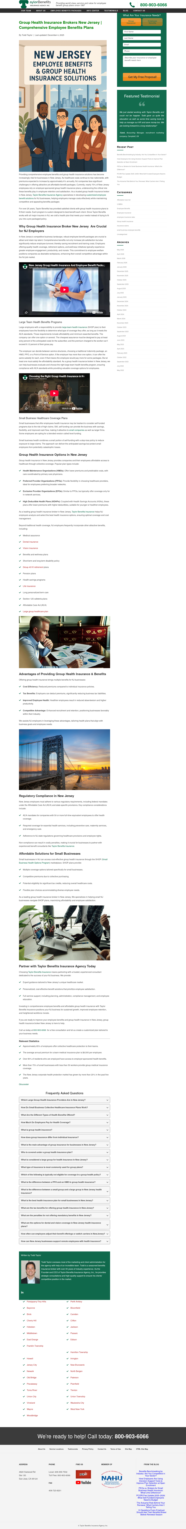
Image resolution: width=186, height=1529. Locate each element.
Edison (73, 1339)
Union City (31, 1396)
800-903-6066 (39, 1030)
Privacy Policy (87, 1449)
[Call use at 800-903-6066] (132, 4)
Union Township (77, 1396)
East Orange (32, 1339)
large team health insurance (74, 327)
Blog (125, 10)
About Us (41, 10)
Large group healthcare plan (35, 611)
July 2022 (120, 366)
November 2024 (122, 306)
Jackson (74, 1326)
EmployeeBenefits (152, 21)
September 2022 (123, 361)
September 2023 (123, 331)
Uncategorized (122, 234)
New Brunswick (77, 1364)
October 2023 (121, 327)
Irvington (74, 1358)
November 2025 (122, 275)
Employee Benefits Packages (66, 10)
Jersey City (32, 1364)
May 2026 (120, 250)
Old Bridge (31, 1377)
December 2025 (122, 271)
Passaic (74, 1333)
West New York (77, 1409)
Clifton (73, 1320)
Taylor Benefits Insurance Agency (48, 194)
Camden (74, 1314)
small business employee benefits (128, 230)
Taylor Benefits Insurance (83, 511)
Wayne (30, 1409)
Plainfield (74, 1383)
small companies (76, 430)
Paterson (74, 1377)
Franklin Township (35, 1345)
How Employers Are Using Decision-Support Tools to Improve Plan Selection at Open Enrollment (151, 1482)
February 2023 (122, 353)
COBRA (119, 204)
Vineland (31, 1402)
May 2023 (120, 344)
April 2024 (120, 314)
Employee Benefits (123, 208)
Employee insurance (124, 213)
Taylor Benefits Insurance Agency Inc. (94, 1525)
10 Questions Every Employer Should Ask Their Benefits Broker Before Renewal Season (151, 1512)
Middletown (32, 1333)
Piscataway (32, 1383)
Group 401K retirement (33, 567)
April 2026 (120, 254)
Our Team (26, 10)
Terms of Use (115, 1449)
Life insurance (29, 586)
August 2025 (121, 288)
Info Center (93, 10)
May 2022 (120, 370)
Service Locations (56, 1449)
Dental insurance (30, 541)
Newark (30, 1371)
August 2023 (121, 336)
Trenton (73, 1390)
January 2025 (122, 297)
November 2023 (122, 323)
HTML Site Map (142, 1449)
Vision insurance (30, 548)
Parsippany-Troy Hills (36, 1301)
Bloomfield (75, 1307)
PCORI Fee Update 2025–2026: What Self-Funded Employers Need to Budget (150, 1497)
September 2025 (123, 284)
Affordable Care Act (123, 200)
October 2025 (121, 280)
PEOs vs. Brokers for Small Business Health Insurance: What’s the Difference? (150, 1490)
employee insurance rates (126, 217)
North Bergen (76, 1371)
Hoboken (31, 1326)
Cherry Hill (31, 1320)
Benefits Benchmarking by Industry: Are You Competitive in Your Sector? (142, 154)
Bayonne (31, 1307)
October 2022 (121, 357)
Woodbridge (32, 1415)
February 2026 (122, 262)
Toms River (32, 1390)
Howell (30, 1358)
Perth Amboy (76, 1301)
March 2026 (121, 258)
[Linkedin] (22, 1292)
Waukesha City (77, 1402)
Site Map (128, 1449)
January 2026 (122, 267)
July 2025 (120, 293)
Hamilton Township (79, 1352)
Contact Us (139, 10)
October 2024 (121, 310)
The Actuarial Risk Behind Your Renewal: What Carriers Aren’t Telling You (151, 1505)
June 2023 (120, 340)
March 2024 (121, 318)
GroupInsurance (131, 21)
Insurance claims (123, 226)
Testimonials (111, 10)
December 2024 (122, 301)
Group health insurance (125, 221)
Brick (29, 1314)
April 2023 (120, 349)
